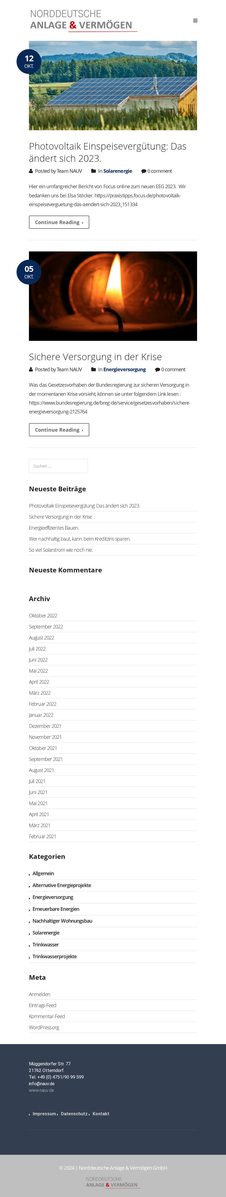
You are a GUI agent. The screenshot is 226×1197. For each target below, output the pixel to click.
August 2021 (41, 770)
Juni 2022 (38, 659)
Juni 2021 (38, 792)
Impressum (44, 1113)
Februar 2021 (42, 836)
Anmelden (39, 994)
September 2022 (46, 626)
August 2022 (41, 637)
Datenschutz (74, 1113)
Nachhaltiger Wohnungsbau (62, 920)
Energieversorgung (124, 369)
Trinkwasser (46, 944)
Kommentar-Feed (47, 1016)
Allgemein (43, 873)
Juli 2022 (37, 648)
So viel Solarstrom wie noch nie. (61, 549)
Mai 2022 (38, 670)
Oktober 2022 (43, 615)
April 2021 (39, 814)
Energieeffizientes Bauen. (54, 527)
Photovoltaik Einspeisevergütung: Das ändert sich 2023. (108, 152)
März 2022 (39, 692)
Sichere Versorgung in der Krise (95, 356)
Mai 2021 (38, 803)
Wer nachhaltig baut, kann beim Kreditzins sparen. (79, 538)
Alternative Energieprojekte (62, 885)
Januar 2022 (41, 715)
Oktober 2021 (43, 748)
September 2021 (46, 759)
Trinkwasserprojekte (55, 956)
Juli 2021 (37, 781)
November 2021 (45, 737)
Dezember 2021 (45, 726)
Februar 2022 (42, 703)
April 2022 (39, 681)
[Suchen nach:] (58, 466)
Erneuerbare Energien (56, 909)
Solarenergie (117, 171)
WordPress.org (44, 1027)
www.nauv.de (41, 1090)
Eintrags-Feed (42, 1005)
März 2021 (39, 825)
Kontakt (101, 1113)
